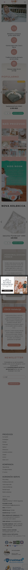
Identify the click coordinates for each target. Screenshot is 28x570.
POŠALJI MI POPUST (7, 290)
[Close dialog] (26, 277)
